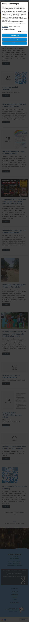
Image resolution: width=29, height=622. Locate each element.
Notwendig (6, 29)
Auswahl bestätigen (14, 39)
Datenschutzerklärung (14, 26)
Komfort (13, 29)
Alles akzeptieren (15, 35)
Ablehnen (14, 43)
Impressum (5, 26)
